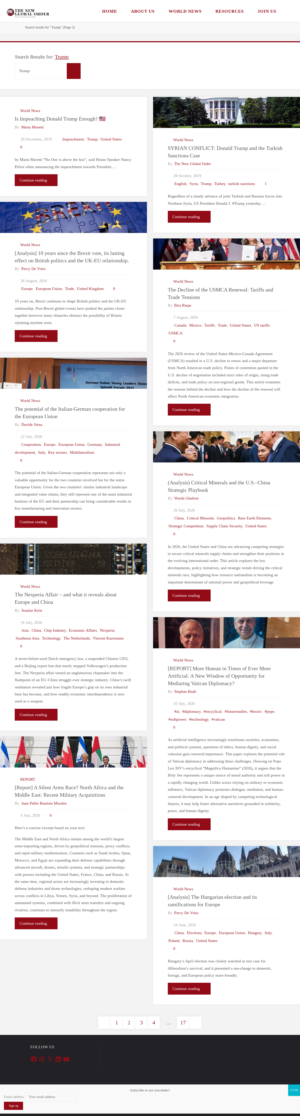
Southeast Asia (27, 638)
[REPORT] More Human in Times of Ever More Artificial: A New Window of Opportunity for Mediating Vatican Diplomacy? (219, 675)
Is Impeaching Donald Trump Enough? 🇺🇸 (60, 119)
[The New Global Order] (28, 11)
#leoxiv (256, 711)
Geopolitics (226, 518)
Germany (94, 444)
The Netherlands (76, 638)
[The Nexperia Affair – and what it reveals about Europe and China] (73, 559)
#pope (269, 711)
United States (111, 139)
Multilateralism (82, 452)
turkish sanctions (241, 183)
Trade (69, 288)
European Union (49, 288)
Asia (25, 630)
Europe (27, 288)
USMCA (175, 333)
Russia (188, 940)
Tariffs (209, 325)
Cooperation (31, 444)
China (179, 518)
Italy (41, 452)
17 (183, 1022)
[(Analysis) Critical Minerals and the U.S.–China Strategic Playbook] (226, 446)
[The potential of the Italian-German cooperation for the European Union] (73, 373)
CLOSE (294, 1090)
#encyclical (213, 711)
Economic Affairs (83, 630)
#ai (176, 711)
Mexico (195, 325)
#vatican (218, 719)
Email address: (14, 1097)
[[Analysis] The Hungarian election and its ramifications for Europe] (226, 861)
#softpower (177, 719)
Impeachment (73, 139)
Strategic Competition (185, 526)
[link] (288, 11)
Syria (194, 183)
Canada (180, 325)
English (180, 183)
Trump (92, 139)
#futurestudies (236, 711)
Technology (51, 638)
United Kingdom (90, 288)
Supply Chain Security (224, 526)
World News (30, 110)
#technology (198, 719)
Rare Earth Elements (254, 518)
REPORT (27, 779)
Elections (194, 933)
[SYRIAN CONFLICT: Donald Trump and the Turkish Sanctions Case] (226, 112)
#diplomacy (191, 711)
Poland (173, 940)
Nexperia (107, 630)
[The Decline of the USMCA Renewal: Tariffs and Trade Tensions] (226, 254)
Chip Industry (55, 630)
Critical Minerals (200, 518)
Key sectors (57, 452)
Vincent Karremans (108, 638)
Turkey (219, 183)
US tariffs (262, 325)
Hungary (255, 933)
